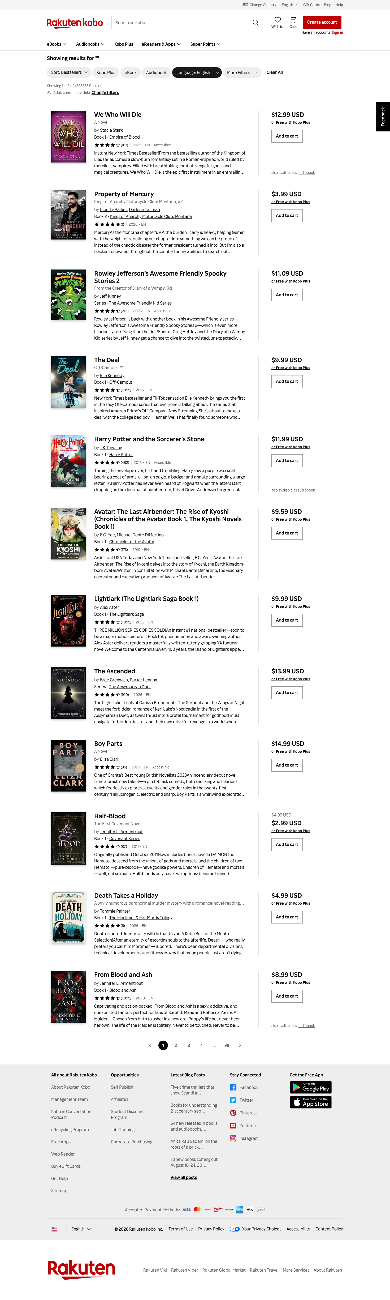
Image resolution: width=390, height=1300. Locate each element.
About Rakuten (328, 1270)
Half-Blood (110, 816)
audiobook (306, 172)
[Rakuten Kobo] (75, 23)
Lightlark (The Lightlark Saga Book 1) (146, 598)
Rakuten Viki (155, 1270)
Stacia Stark (111, 130)
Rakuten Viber (184, 1270)
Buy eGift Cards (66, 1166)
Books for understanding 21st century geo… (194, 1108)
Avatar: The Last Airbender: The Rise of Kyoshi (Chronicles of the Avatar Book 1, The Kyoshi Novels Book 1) (168, 519)
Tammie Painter (115, 911)
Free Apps (61, 1141)
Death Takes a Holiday (126, 895)
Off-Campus (121, 382)
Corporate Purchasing (131, 1141)
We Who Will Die (117, 114)
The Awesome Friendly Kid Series (140, 303)
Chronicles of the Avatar (131, 541)
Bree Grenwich (114, 679)
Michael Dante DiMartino (140, 534)
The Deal (106, 360)
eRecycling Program (70, 1129)
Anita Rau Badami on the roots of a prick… (194, 1144)
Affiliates (119, 1099)
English (78, 1228)
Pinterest (248, 1112)
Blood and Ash (122, 990)
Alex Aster (109, 607)
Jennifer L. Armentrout (121, 831)
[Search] (255, 22)
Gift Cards (311, 4)
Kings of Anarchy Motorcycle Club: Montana (151, 216)
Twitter (246, 1100)
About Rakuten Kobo (70, 1087)
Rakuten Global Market (224, 1270)
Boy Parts (108, 743)
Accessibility (298, 1228)
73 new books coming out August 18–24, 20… (194, 1162)
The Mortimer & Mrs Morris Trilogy (140, 917)
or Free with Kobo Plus (290, 122)
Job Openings (123, 1129)
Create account (322, 22)
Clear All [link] (275, 72)
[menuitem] (57, 44)
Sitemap (59, 1190)
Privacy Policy (211, 1228)
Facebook (249, 1087)
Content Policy (329, 1228)
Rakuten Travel (264, 1270)
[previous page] (150, 1045)
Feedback (382, 116)
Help (339, 4)
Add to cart (287, 136)
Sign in (337, 32)
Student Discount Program (127, 1114)
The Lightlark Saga (126, 614)
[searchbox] (182, 22)
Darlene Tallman (144, 209)
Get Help (59, 1178)
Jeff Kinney (110, 296)
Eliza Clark (109, 759)
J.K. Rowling (111, 447)
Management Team (69, 1099)
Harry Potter (121, 454)
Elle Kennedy (112, 375)
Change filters (105, 92)
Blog (327, 4)
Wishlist (277, 26)
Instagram (249, 1138)
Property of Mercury (124, 194)
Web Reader (63, 1154)
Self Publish (122, 1087)
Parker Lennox (143, 679)
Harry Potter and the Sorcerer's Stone (149, 439)
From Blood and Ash (123, 974)
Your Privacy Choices (261, 1228)
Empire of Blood (124, 137)
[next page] (239, 1045)
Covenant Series (124, 838)
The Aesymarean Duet (130, 686)
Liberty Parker (113, 209)
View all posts (184, 1177)
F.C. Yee (107, 534)
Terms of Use (180, 1228)
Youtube (248, 1125)
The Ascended (114, 671)
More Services (296, 1270)
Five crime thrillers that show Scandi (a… (192, 1090)
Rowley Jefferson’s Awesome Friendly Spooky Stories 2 (161, 277)
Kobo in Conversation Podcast (71, 1114)
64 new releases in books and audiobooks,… (194, 1126)
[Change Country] (54, 1229)
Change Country (263, 4)
